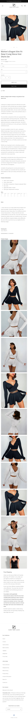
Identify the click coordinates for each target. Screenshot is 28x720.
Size (1, 69)
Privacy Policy (5, 673)
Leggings (4, 650)
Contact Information (7, 676)
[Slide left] (11, 47)
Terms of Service (6, 664)
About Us (5, 679)
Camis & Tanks (6, 644)
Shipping (6, 61)
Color (2, 63)
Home (4, 638)
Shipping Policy (6, 667)
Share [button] (3, 90)
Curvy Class (5, 656)
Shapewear (5, 653)
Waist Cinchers (6, 647)
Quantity (2, 75)
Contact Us (5, 682)
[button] (2, 5)
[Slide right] (16, 47)
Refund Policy (5, 670)
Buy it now (14, 86)
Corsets (4, 641)
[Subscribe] (20, 709)
